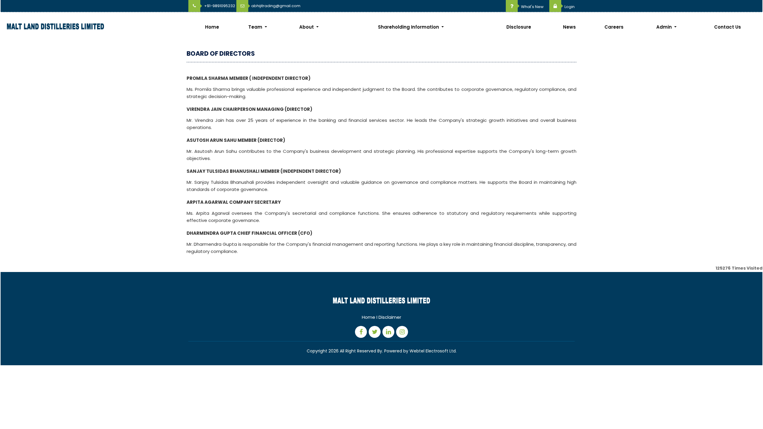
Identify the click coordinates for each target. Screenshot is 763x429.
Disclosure (518, 27)
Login (569, 7)
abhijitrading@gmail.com (275, 6)
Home (212, 27)
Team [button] (255, 27)
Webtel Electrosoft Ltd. (433, 351)
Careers (614, 27)
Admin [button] (664, 27)
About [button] (307, 27)
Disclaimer (390, 317)
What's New (532, 7)
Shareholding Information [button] (409, 27)
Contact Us (727, 27)
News (569, 27)
